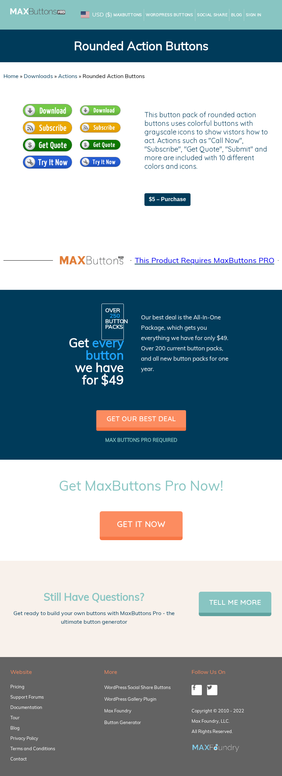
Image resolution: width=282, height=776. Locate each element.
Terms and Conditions (32, 748)
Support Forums (27, 697)
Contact (18, 759)
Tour (15, 717)
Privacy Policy (24, 738)
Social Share (212, 14)
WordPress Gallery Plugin (130, 699)
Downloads (38, 76)
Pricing (17, 686)
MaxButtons (127, 14)
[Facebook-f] (197, 690)
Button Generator (122, 722)
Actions (67, 76)
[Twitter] (212, 690)
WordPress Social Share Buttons (137, 687)
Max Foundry (117, 710)
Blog (236, 14)
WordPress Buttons (169, 14)
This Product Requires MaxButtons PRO (204, 260)
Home (11, 76)
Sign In (253, 14)
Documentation (26, 707)
